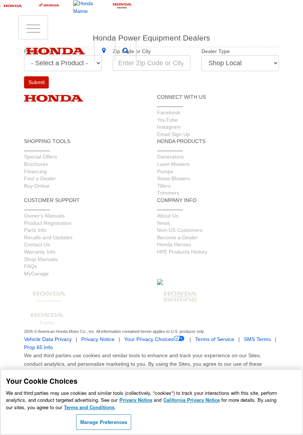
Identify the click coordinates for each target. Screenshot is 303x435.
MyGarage (36, 273)
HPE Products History (182, 252)
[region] (151, 402)
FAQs (30, 266)
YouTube (167, 120)
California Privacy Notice (191, 399)
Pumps (165, 171)
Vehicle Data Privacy (48, 339)
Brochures (36, 164)
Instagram (169, 127)
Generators (170, 157)
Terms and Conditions (89, 407)
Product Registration (48, 223)
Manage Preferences (103, 421)
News (163, 223)
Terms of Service (214, 339)
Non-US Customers (179, 230)
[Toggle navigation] (33, 27)
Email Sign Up (173, 134)
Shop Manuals (41, 259)
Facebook (168, 112)
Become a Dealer (177, 237)
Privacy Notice (98, 339)
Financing (35, 171)
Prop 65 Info (38, 347)
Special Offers (40, 157)
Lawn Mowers (173, 164)
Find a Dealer (40, 178)
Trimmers (168, 193)
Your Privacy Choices (149, 339)
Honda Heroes (174, 244)
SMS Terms (257, 339)
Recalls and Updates (48, 237)
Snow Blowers (173, 178)
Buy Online (37, 186)
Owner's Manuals (44, 216)
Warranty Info (39, 252)
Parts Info (35, 230)
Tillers (164, 186)
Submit (36, 82)
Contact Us (37, 244)
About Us (167, 216)
